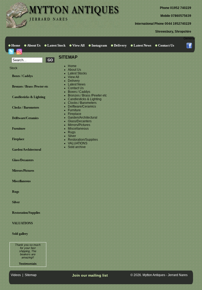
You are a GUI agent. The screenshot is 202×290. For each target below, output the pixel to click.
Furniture (18, 128)
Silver (16, 202)
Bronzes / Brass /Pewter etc (30, 86)
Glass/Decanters (23, 160)
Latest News (142, 45)
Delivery (120, 45)
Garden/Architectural (26, 149)
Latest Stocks (77, 73)
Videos (16, 275)
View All (78, 45)
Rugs (15, 192)
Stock (13, 68)
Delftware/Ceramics (25, 118)
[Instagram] (19, 51)
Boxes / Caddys (22, 76)
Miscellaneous (21, 181)
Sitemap (31, 275)
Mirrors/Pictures (23, 170)
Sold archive (77, 147)
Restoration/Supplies (26, 213)
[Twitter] (11, 51)
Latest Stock (56, 45)
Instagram (99, 45)
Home (15, 45)
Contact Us (166, 45)
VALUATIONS (22, 223)
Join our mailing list (90, 275)
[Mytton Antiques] (62, 27)
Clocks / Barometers (25, 107)
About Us (34, 45)
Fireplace (18, 139)
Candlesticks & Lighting (28, 97)
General (189, 38)
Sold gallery (20, 234)
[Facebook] (189, 45)
